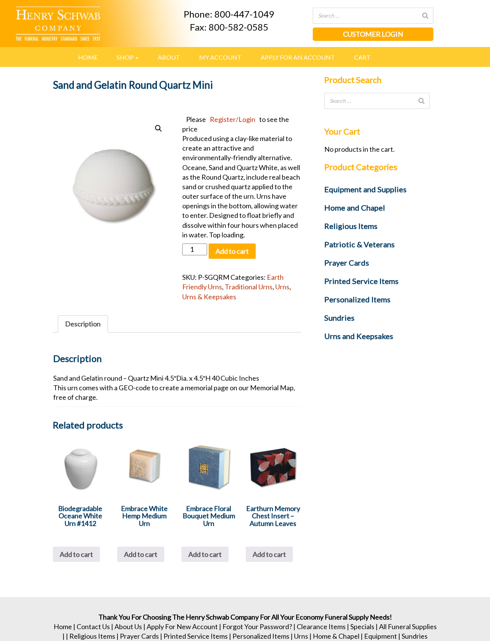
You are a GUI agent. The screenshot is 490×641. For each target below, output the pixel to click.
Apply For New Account (182, 626)
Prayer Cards (139, 636)
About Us (128, 626)
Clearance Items (321, 626)
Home (88, 57)
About (169, 57)
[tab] (83, 324)
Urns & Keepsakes (209, 296)
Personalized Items (260, 636)
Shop (126, 57)
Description (83, 324)
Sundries (415, 636)
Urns (282, 286)
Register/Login (232, 119)
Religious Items (92, 636)
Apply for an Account (298, 57)
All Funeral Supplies (408, 626)
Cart (362, 57)
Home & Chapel (336, 636)
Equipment (380, 636)
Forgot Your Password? (257, 626)
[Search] (425, 15)
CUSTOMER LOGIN (373, 34)
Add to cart (232, 251)
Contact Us (93, 626)
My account (220, 57)
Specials (362, 626)
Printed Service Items (195, 636)
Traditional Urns (249, 286)
